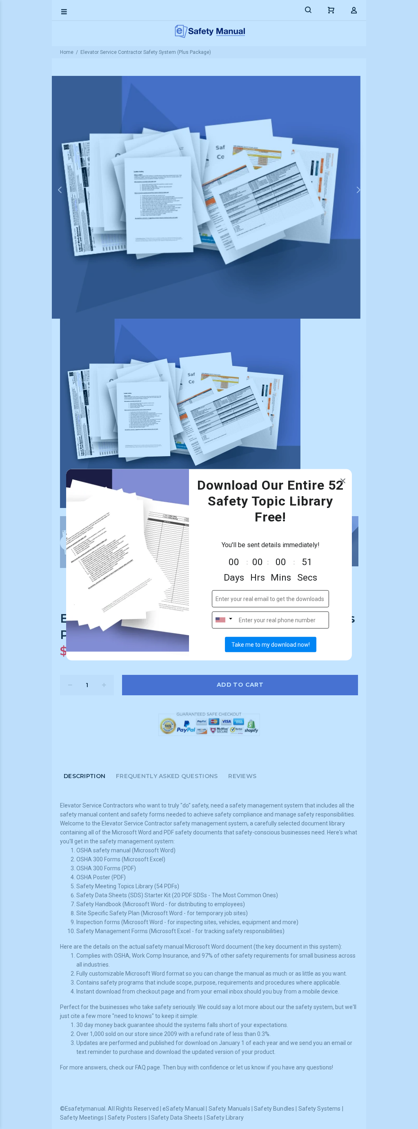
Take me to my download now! (270, 644)
